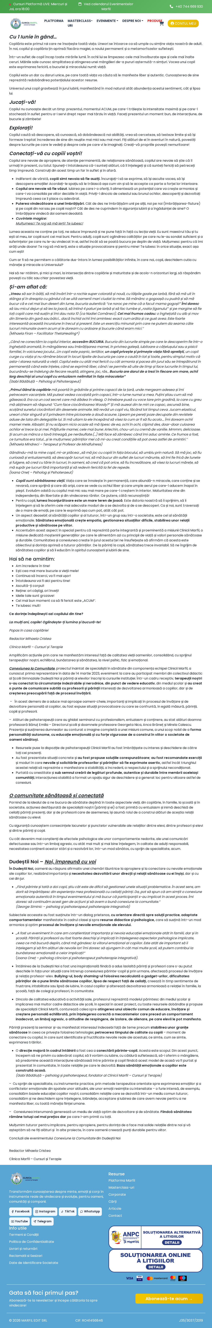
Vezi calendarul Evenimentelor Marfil (108, 6)
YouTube (21, 1221)
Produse (154, 21)
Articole (114, 1208)
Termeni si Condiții (24, 1234)
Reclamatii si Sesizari (25, 1255)
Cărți (112, 1201)
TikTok (70, 1211)
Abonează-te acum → (169, 1299)
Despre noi (131, 21)
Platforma (54, 21)
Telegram (44, 1221)
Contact (115, 1215)
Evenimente (106, 21)
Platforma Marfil (121, 1180)
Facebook (22, 1211)
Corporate (117, 1194)
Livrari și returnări (23, 1248)
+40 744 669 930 (189, 6)
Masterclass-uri (80, 23)
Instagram (47, 1211)
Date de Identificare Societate (33, 1262)
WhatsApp (92, 1211)
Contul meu (185, 23)
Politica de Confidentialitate (31, 1241)
